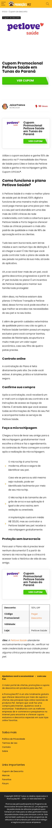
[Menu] (3, 4)
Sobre (5, 751)
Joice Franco (17, 105)
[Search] (47, 4)
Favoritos (6, 779)
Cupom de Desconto (12, 771)
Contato (6, 747)
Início (4, 11)
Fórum (5, 783)
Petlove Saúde (18, 640)
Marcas (6, 775)
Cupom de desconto (18, 11)
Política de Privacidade (13, 738)
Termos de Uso (9, 743)
